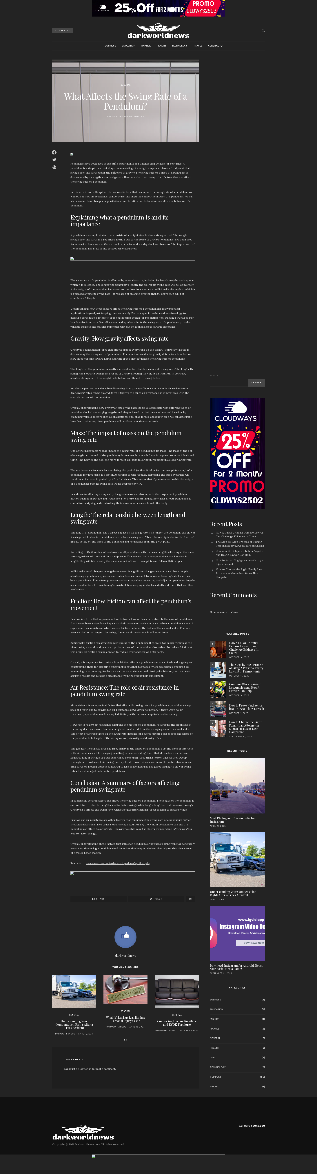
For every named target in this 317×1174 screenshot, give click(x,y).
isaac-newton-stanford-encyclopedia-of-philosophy (118, 863)
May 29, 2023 (114, 116)
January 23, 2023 (188, 1030)
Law (212, 1057)
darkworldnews (134, 116)
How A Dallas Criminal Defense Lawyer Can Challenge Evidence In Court (239, 534)
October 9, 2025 (238, 713)
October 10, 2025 (239, 695)
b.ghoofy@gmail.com (252, 1126)
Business (110, 45)
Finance (146, 45)
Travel (197, 45)
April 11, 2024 (85, 1034)
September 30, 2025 (240, 736)
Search (214, 375)
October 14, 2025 (239, 657)
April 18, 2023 (137, 1027)
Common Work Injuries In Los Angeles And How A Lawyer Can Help (239, 552)
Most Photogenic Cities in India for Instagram (232, 819)
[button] (124, 1040)
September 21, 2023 (221, 973)
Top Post (215, 1076)
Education (128, 45)
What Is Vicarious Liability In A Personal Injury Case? (125, 1019)
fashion (214, 1019)
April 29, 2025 (218, 826)
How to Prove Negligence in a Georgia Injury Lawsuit (239, 562)
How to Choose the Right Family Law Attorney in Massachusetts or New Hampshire (239, 573)
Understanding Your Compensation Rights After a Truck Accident (74, 1024)
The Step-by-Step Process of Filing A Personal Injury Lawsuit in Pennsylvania (240, 543)
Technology (179, 45)
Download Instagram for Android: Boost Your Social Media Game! (236, 966)
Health (161, 45)
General (213, 45)
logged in (85, 1068)
